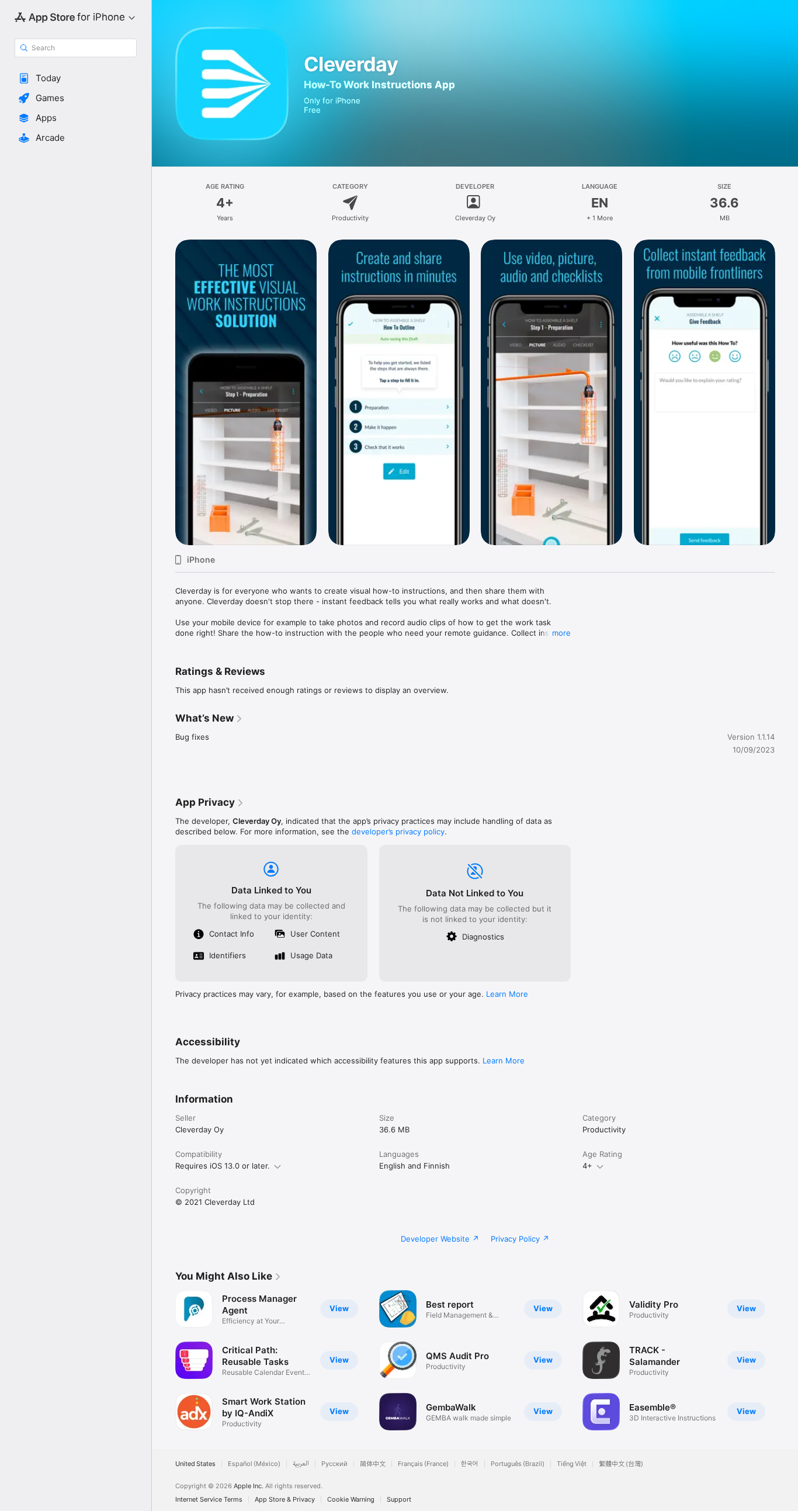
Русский (334, 1464)
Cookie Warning (350, 1499)
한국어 (469, 1464)
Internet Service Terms (208, 1499)
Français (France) (423, 1464)
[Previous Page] (163, 392)
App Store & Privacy (285, 1499)
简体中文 (373, 1464)
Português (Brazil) (517, 1464)
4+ (587, 1165)
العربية (301, 1464)
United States (195, 1464)
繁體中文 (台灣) (621, 1464)
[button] (75, 78)
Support (399, 1499)
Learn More (507, 994)
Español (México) (254, 1464)
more (561, 632)
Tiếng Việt (572, 1464)
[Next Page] (786, 392)
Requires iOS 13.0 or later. (222, 1165)
